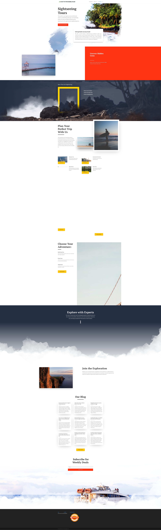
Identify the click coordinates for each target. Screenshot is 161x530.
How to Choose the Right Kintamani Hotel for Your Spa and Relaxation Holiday (64, 418)
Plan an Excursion (63, 24)
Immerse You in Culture (88, 90)
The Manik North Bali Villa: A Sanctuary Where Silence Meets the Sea (64, 434)
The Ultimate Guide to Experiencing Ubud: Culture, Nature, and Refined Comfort (96, 433)
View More (98, 234)
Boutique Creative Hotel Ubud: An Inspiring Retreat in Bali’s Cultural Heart (80, 433)
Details (61, 162)
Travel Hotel (91, 1)
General (60, 405)
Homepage (99, 1)
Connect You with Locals (88, 92)
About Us (95, 1)
